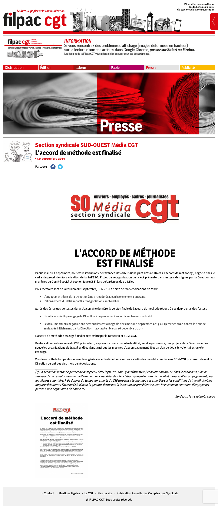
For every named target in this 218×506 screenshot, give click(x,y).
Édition (45, 67)
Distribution (14, 67)
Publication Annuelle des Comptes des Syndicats (148, 493)
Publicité (188, 67)
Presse (151, 67)
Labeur (80, 67)
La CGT (88, 493)
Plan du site (105, 493)
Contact (49, 493)
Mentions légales (69, 493)
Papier (116, 67)
